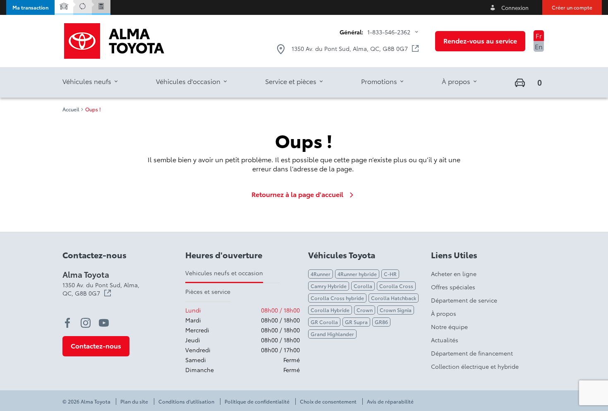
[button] (30, 7)
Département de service (464, 300)
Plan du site (134, 401)
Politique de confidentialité (257, 401)
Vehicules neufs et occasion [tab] (224, 273)
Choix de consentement (328, 401)
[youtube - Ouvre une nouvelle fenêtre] (104, 323)
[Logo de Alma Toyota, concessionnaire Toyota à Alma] (114, 41)
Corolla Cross (396, 285)
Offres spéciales (453, 287)
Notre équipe (449, 326)
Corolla (363, 285)
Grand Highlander (332, 333)
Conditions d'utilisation (186, 401)
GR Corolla (324, 321)
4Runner (320, 273)
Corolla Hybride (330, 309)
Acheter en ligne (453, 273)
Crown (365, 309)
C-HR (390, 273)
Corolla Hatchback (393, 297)
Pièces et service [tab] (207, 291)
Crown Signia (396, 309)
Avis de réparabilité (390, 401)
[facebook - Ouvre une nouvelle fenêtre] (67, 323)
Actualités (444, 340)
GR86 (381, 321)
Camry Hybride (329, 285)
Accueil (70, 109)
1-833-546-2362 (388, 32)
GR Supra (356, 321)
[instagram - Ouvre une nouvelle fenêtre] (86, 323)
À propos (443, 313)
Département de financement (472, 353)
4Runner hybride (357, 273)
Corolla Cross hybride (337, 297)
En (539, 46)
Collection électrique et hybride (475, 366)
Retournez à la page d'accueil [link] (297, 194)
